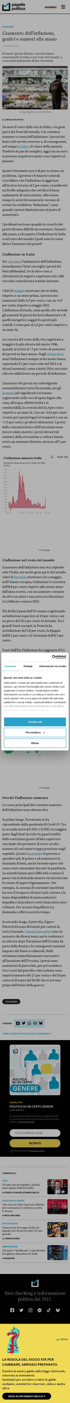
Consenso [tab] (10, 666)
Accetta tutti (35, 721)
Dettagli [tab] (28, 666)
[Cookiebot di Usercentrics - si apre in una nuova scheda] (52, 657)
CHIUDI (63, 1339)
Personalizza (33, 732)
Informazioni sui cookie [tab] (52, 666)
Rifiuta (35, 743)
